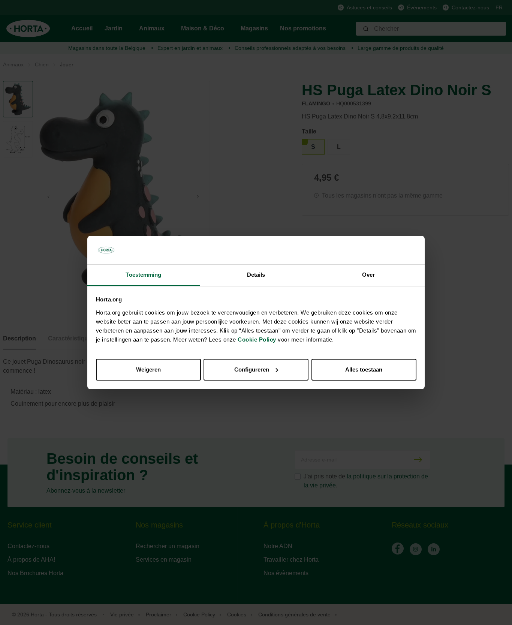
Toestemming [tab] (143, 274)
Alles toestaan (363, 369)
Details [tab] (256, 274)
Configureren (251, 369)
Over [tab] (368, 274)
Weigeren (148, 369)
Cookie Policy (257, 339)
